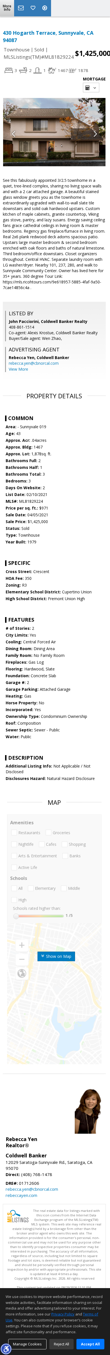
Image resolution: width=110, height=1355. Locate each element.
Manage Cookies (27, 1344)
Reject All (61, 1344)
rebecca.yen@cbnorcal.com (34, 363)
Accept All (90, 1344)
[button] (6, 1349)
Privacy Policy (62, 1314)
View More (18, 369)
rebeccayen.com (21, 1195)
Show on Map (58, 956)
